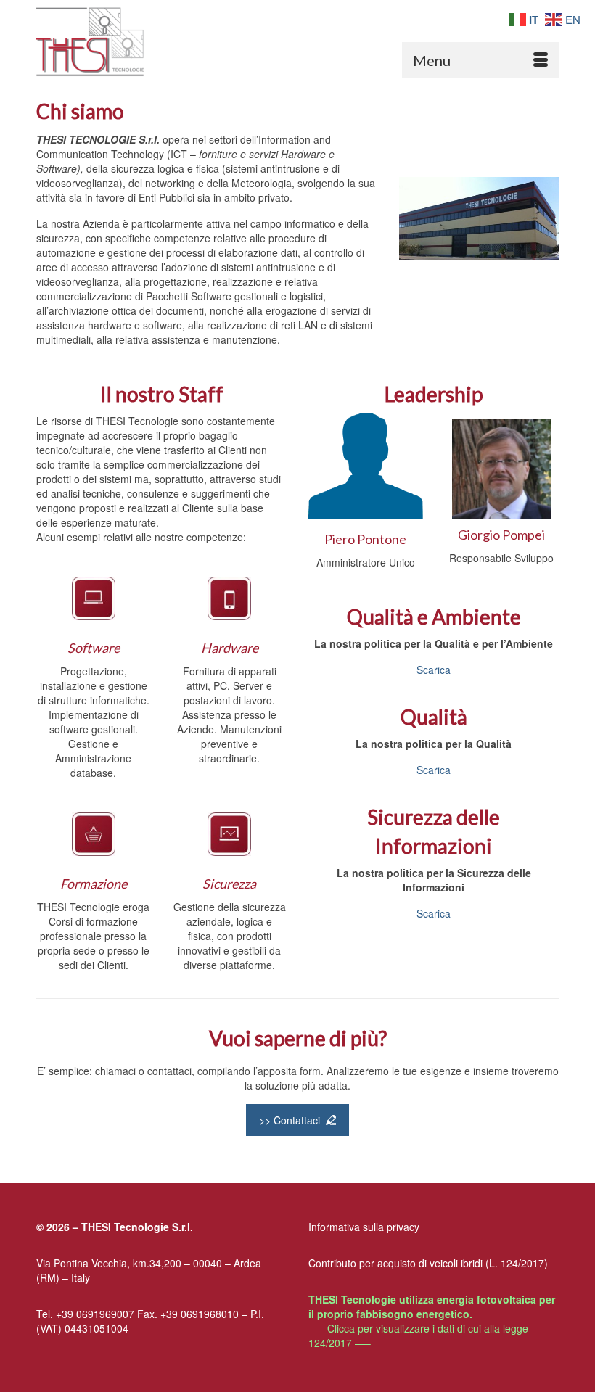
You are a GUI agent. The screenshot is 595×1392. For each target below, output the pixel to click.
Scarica (433, 669)
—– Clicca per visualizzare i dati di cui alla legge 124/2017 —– (431, 1321)
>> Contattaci (291, 1120)
